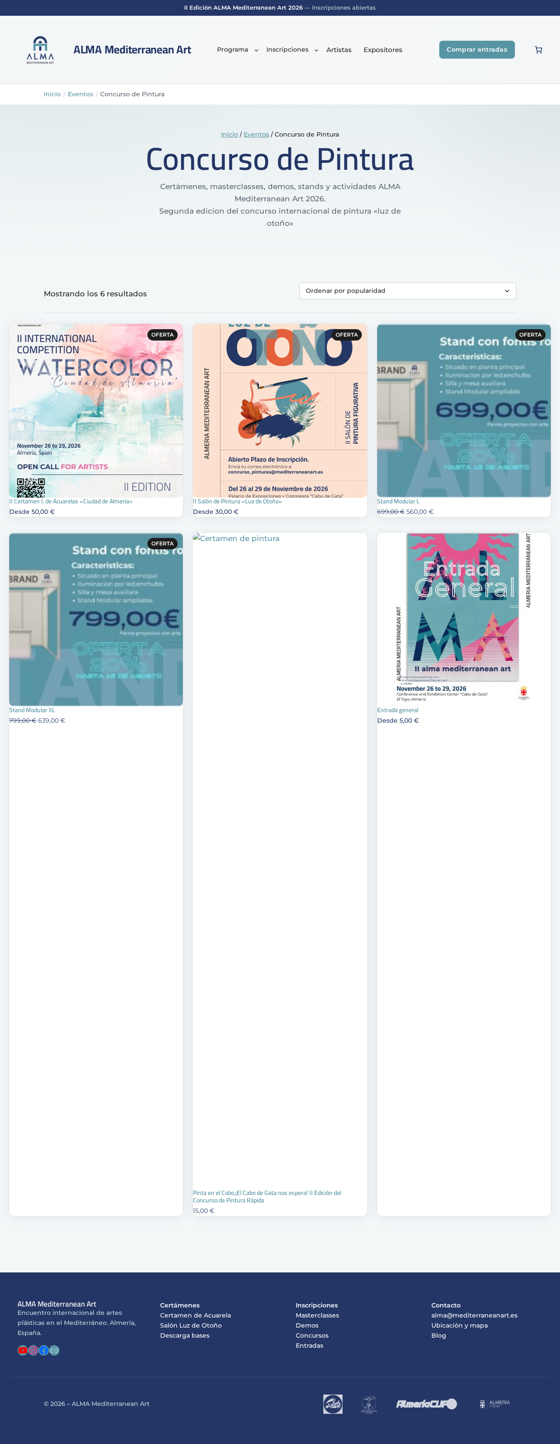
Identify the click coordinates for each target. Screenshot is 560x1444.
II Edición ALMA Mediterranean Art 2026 (243, 7)
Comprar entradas (477, 49)
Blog (438, 1335)
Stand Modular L (398, 501)
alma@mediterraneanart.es (474, 1315)
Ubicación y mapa (459, 1325)
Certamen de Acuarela (195, 1315)
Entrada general (397, 710)
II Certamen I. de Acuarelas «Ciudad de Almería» (71, 501)
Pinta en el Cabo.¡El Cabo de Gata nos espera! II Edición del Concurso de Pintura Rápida (267, 1196)
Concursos (312, 1335)
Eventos (80, 94)
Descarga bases (185, 1335)
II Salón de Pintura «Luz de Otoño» (237, 501)
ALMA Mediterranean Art (132, 49)
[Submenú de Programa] (256, 50)
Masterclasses (317, 1315)
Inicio (52, 94)
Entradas (309, 1345)
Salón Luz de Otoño (191, 1325)
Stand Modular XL (32, 710)
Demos (307, 1325)
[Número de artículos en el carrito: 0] (538, 50)
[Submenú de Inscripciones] (316, 50)
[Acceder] (522, 49)
